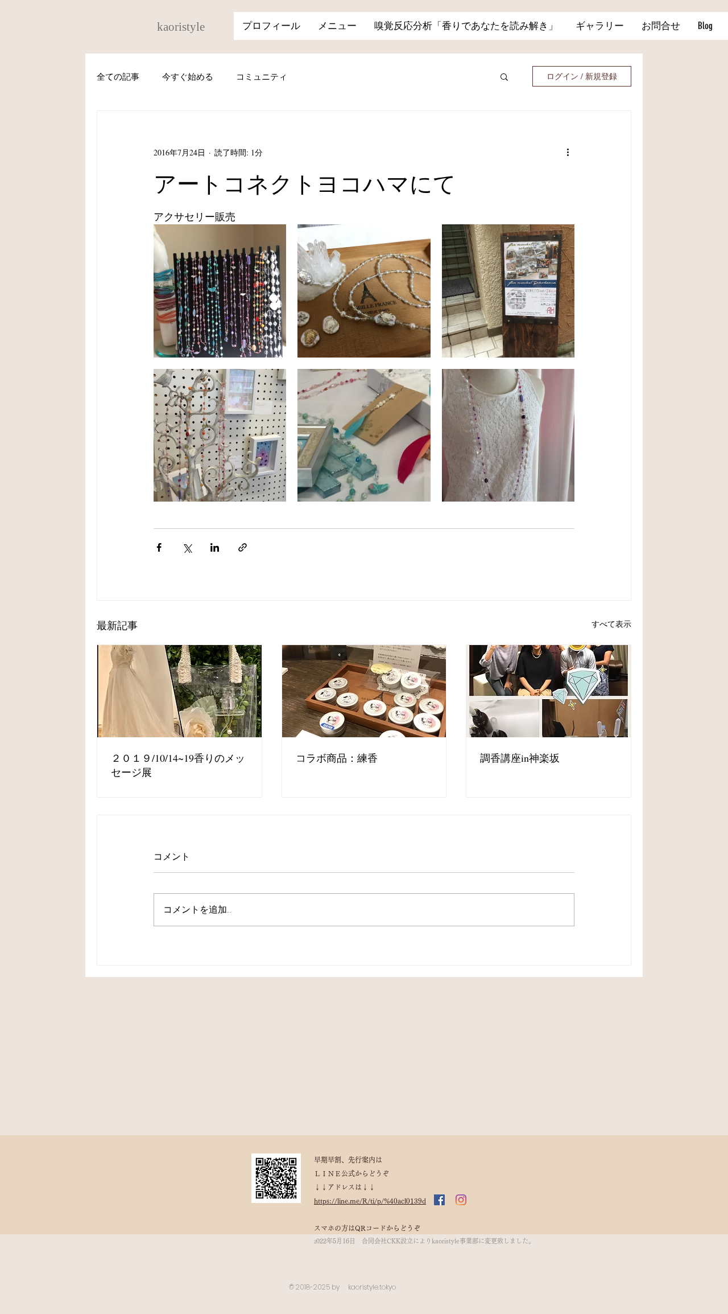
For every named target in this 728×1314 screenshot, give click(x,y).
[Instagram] (461, 1199)
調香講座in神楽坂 (520, 758)
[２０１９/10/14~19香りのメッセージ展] (179, 691)
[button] (504, 76)
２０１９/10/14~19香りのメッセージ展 (178, 765)
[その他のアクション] (567, 152)
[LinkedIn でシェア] (214, 547)
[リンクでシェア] (242, 547)
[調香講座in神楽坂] (548, 691)
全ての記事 (118, 77)
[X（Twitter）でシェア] (186, 547)
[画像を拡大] (220, 290)
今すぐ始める (187, 77)
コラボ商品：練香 (337, 758)
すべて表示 (611, 623)
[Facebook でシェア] (159, 547)
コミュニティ (261, 77)
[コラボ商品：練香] (364, 691)
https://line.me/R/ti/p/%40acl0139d (370, 1200)
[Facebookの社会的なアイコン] (439, 1199)
